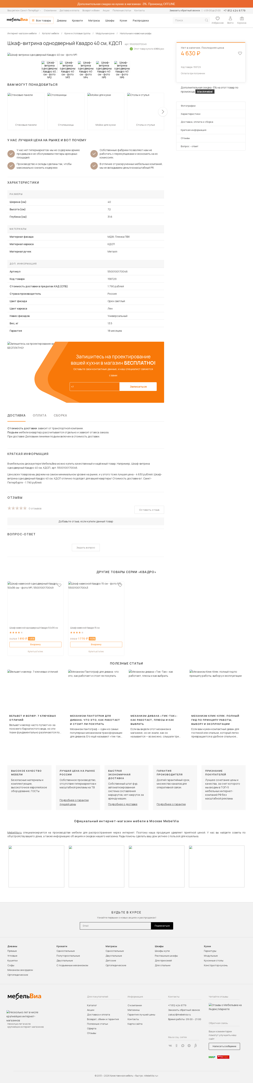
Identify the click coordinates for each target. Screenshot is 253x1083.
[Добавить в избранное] (59, 585)
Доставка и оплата (69, 10)
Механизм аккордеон (20, 970)
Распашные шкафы (166, 955)
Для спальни (162, 965)
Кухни (123, 20)
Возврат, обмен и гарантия (103, 1019)
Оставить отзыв (149, 509)
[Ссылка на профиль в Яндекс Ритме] (195, 1046)
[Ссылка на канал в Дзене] (189, 1046)
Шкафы (109, 20)
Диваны (61, 20)
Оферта (91, 1028)
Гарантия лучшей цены (141, 1014)
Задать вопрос (85, 547)
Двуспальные (64, 960)
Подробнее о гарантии (171, 804)
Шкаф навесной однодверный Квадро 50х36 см (33, 627)
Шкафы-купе (162, 951)
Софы (10, 965)
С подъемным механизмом (72, 965)
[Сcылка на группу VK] (170, 1046)
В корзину (35, 644)
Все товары (43, 20)
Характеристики (190, 114)
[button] (162, 111)
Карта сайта (135, 1023)
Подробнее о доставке (122, 804)
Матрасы (94, 20)
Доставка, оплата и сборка (197, 121)
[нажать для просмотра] (49, 67)
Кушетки (12, 960)
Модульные (211, 955)
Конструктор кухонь (216, 965)
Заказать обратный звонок (184, 10)
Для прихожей (163, 960)
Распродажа (141, 20)
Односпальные (65, 951)
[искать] (206, 20)
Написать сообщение (224, 1046)
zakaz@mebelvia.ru (179, 1014)
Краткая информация (193, 130)
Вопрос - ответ (189, 146)
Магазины (134, 1010)
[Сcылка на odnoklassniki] (176, 1046)
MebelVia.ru (14, 832)
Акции (106, 10)
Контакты (139, 10)
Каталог (92, 1005)
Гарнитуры (210, 951)
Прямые (12, 951)
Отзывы (185, 138)
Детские (111, 960)
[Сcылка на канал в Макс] (183, 1046)
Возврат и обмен (91, 10)
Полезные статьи (122, 10)
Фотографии (188, 105)
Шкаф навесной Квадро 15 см (85, 627)
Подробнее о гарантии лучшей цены (74, 802)
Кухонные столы (213, 960)
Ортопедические (17, 974)
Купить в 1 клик (35, 651)
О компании (50, 10)
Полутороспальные (68, 955)
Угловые (12, 955)
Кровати (77, 20)
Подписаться (162, 925)
